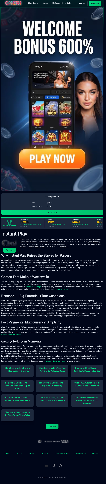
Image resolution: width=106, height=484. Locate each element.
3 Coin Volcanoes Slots (52, 224)
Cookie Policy (81, 453)
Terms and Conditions (62, 453)
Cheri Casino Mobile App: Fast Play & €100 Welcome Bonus (52, 369)
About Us (19, 453)
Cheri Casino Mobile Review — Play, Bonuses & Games (17, 369)
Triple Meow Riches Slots (76, 224)
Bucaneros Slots (61, 289)
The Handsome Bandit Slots (26, 224)
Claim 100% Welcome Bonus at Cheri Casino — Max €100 (87, 384)
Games (45, 3)
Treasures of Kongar (33, 287)
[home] (13, 5)
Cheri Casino (33, 3)
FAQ (7, 453)
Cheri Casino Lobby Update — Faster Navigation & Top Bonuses (87, 400)
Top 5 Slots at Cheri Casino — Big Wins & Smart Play (52, 384)
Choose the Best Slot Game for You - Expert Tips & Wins (17, 413)
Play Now (95, 3)
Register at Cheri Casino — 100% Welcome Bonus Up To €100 (17, 386)
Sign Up (82, 3)
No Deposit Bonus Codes (61, 3)
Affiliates (95, 453)
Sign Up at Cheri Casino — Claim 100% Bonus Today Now (87, 369)
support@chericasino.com (11, 335)
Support (31, 453)
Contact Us (44, 453)
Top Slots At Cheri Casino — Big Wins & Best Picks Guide (17, 399)
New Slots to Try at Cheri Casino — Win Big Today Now (52, 399)
